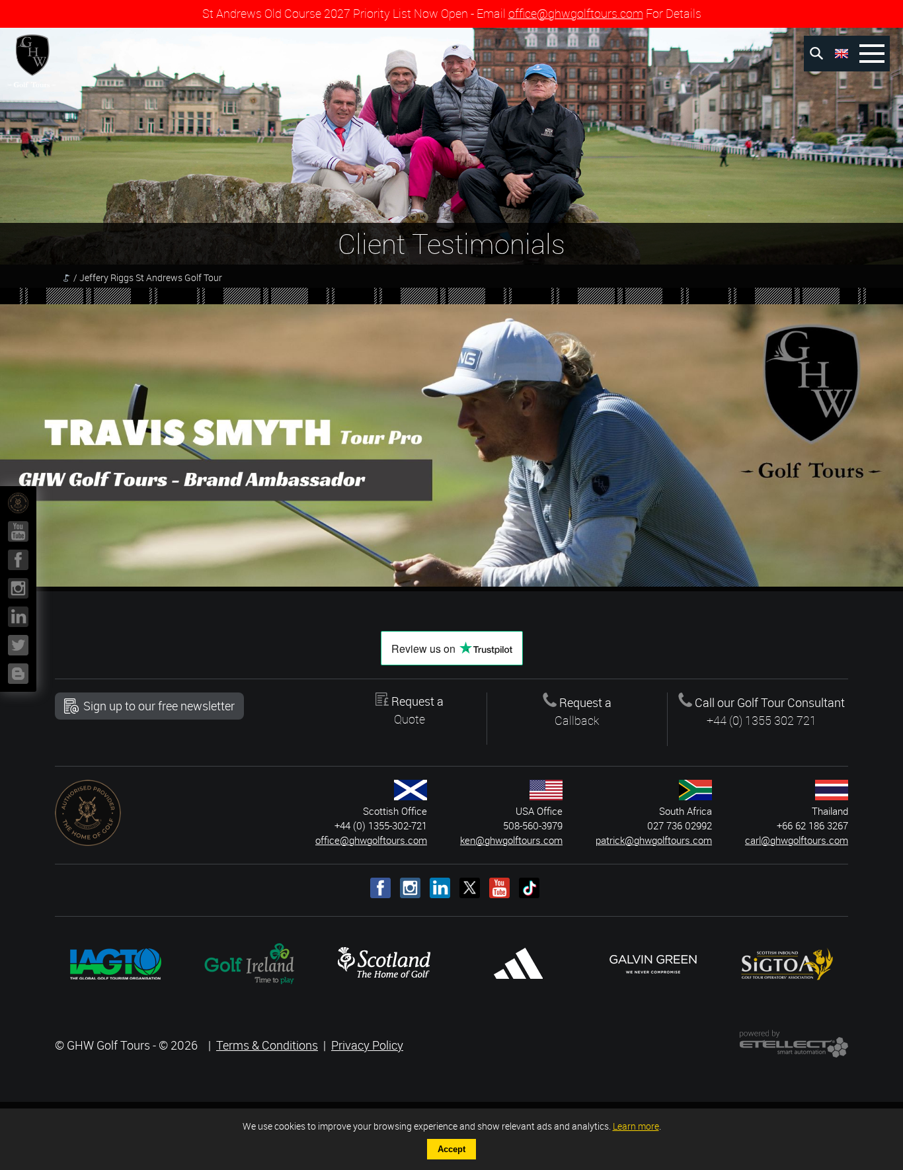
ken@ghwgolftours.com (511, 840)
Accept (451, 1149)
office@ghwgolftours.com (575, 13)
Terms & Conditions (267, 1045)
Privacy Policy (367, 1045)
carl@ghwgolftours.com (796, 840)
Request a (416, 710)
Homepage (66, 278)
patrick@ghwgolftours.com (654, 840)
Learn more (636, 1126)
